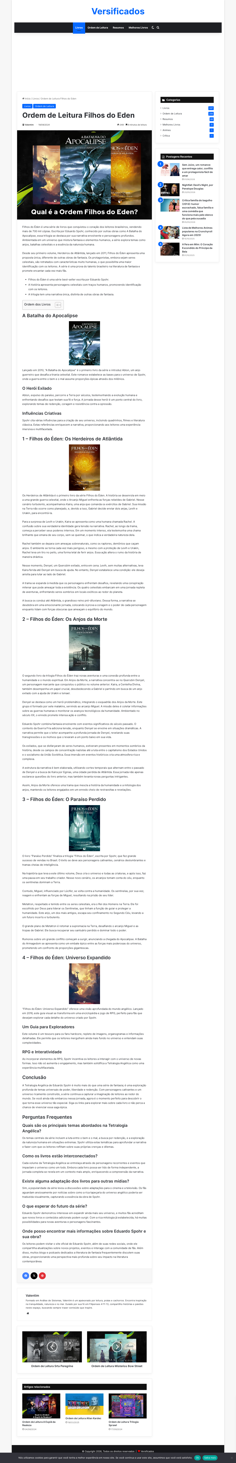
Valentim (29, 124)
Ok (197, 1457)
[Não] (231, 1458)
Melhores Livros (138, 27)
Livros (79, 27)
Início (27, 98)
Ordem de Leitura (98, 27)
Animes (167, 130)
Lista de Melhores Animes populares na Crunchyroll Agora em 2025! (197, 231)
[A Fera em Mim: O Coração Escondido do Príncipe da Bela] (170, 249)
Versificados (147, 1451)
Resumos (118, 27)
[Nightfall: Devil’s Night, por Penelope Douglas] (170, 189)
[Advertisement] (118, 62)
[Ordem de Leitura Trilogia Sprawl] (128, 1406)
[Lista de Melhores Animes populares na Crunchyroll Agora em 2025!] (170, 232)
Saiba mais (210, 1457)
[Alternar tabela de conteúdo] (56, 305)
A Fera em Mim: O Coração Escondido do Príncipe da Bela (197, 248)
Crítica (166, 135)
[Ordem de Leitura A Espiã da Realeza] (41, 1406)
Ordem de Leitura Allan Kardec (83, 1418)
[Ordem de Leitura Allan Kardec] (84, 1404)
